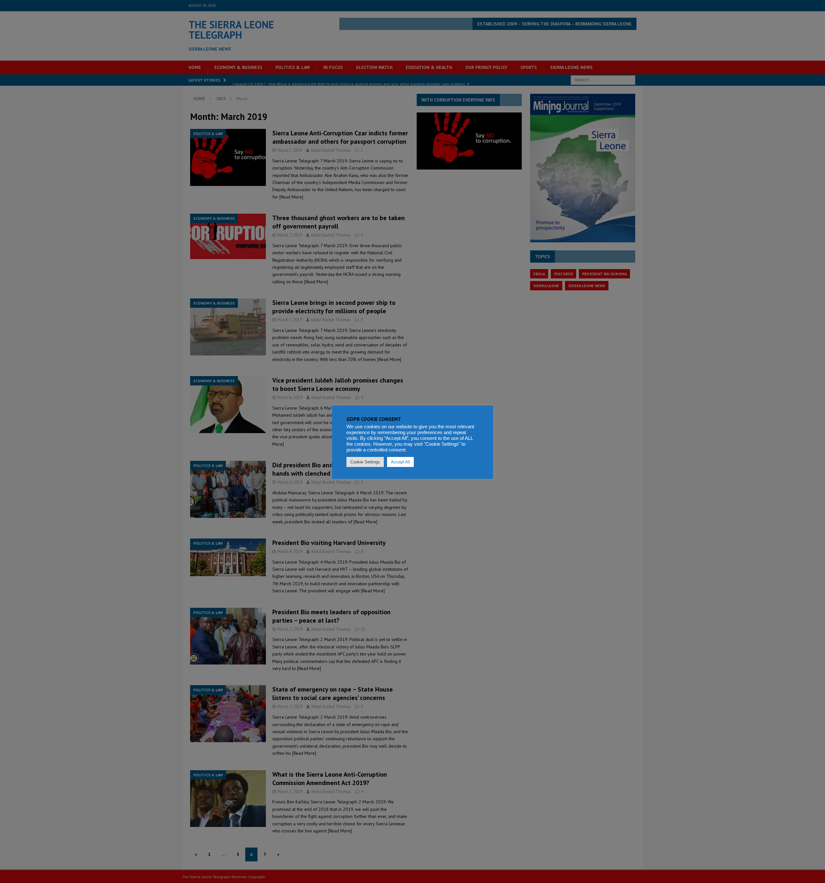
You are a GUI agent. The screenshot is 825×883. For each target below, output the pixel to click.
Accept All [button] (400, 462)
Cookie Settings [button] (365, 462)
